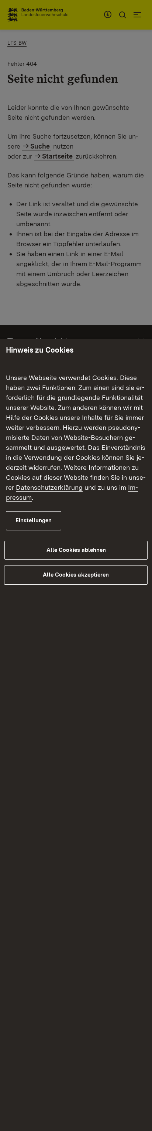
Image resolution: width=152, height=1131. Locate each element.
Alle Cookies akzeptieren (76, 574)
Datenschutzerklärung (49, 487)
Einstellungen (33, 520)
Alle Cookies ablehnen (76, 550)
